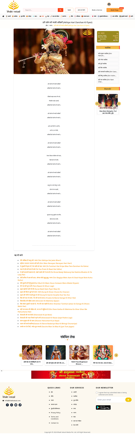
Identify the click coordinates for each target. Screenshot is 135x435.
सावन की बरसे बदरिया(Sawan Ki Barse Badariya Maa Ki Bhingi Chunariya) (48, 323)
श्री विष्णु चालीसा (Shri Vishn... (107, 76)
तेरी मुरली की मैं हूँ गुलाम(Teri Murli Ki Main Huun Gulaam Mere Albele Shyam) (49, 283)
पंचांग (52, 400)
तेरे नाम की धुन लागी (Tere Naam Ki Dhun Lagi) (37, 286)
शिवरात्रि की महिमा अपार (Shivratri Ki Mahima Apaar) (39, 301)
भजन (74, 413)
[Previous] (21, 355)
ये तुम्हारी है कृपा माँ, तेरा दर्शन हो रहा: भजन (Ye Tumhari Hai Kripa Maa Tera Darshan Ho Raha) (54, 266)
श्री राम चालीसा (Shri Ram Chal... (106, 81)
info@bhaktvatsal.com (12, 401)
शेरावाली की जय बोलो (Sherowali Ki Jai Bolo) (36, 315)
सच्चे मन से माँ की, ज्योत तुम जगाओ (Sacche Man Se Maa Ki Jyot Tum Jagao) (47, 326)
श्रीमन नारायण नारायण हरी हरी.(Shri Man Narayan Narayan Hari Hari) (46, 263)
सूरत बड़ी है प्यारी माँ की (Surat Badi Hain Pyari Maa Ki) (40, 289)
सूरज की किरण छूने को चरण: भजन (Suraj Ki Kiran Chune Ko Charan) (44, 292)
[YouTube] (15, 404)
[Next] (116, 355)
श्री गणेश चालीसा (102, 60)
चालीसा (75, 396)
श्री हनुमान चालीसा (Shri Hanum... (105, 54)
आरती (74, 392)
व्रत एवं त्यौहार (77, 421)
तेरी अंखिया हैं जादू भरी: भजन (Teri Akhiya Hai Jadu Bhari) (40, 260)
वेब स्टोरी (75, 425)
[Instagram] (11, 404)
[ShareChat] (20, 404)
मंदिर (52, 396)
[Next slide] (119, 104)
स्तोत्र (75, 404)
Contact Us (55, 423)
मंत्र (74, 417)
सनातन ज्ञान (54, 404)
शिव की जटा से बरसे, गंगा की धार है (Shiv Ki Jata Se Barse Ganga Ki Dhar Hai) (48, 298)
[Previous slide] (97, 104)
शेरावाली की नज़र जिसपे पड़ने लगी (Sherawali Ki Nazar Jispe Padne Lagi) (46, 318)
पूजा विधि (75, 400)
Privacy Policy (55, 413)
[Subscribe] (128, 400)
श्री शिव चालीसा (102, 68)
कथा (74, 408)
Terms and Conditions (55, 418)
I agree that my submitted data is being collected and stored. (112, 394)
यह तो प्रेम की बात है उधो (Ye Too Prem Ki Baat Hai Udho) (41, 269)
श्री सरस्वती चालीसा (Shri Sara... (107, 72)
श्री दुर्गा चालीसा (102, 64)
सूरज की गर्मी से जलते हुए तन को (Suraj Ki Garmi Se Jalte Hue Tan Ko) (45, 295)
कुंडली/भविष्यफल (55, 408)
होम (52, 392)
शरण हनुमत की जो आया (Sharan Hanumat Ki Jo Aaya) (39, 320)
